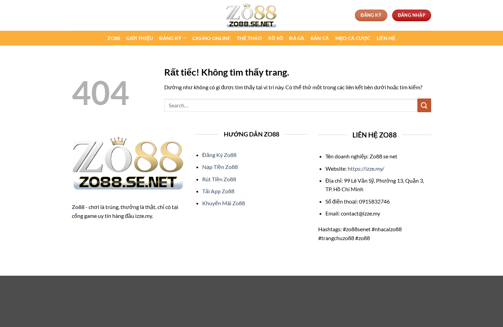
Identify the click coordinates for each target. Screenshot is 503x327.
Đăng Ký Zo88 (219, 155)
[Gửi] (424, 105)
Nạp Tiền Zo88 (220, 167)
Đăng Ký (170, 38)
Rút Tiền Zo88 (219, 179)
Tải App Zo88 (218, 191)
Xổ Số (275, 38)
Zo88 (113, 38)
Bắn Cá (320, 38)
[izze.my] (251, 15)
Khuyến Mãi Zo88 (223, 203)
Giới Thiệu (139, 38)
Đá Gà (296, 38)
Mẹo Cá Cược (353, 38)
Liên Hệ (386, 38)
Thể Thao (249, 38)
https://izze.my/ (366, 168)
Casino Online (211, 38)
